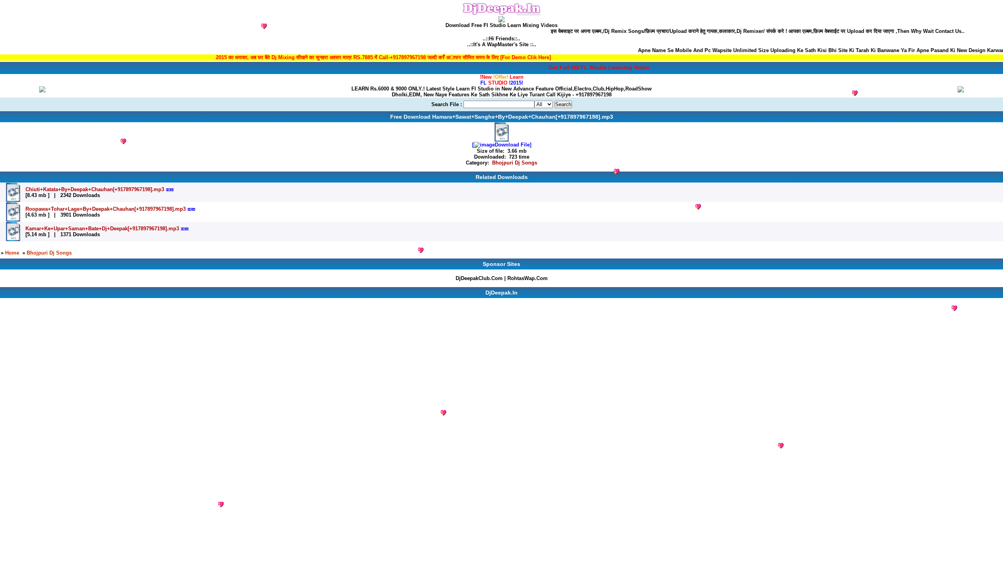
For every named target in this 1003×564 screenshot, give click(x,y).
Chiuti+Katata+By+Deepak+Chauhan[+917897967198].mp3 (94, 189)
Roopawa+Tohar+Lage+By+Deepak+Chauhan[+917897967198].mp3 (105, 209)
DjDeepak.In (501, 292)
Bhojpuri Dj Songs (514, 163)
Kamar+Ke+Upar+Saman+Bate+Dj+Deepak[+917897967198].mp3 (102, 228)
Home (12, 253)
